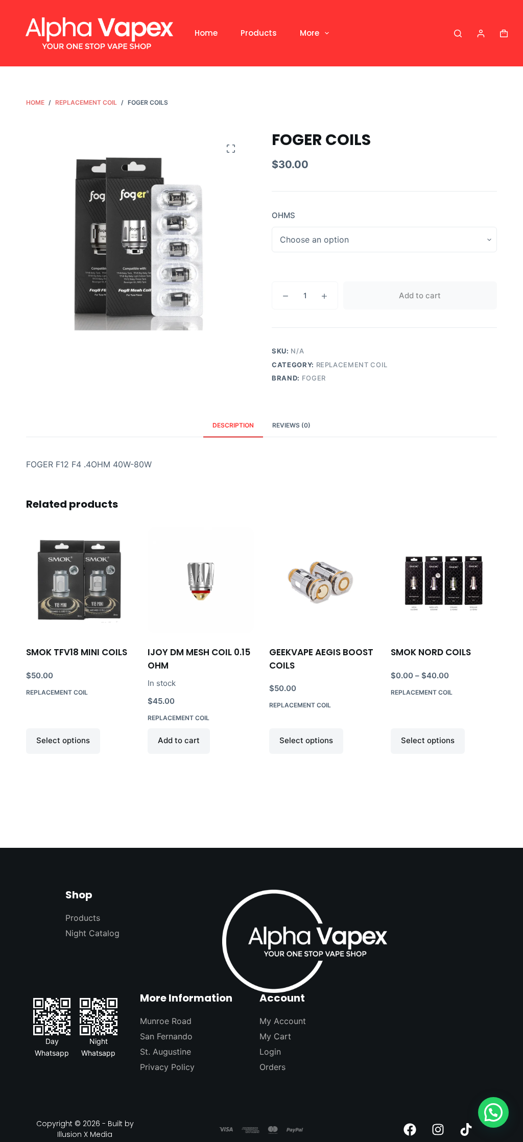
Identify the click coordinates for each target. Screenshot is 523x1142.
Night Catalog (92, 933)
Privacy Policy (167, 1067)
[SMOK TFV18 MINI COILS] (79, 580)
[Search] (458, 33)
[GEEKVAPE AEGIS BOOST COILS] (322, 580)
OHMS (283, 215)
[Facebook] (410, 1129)
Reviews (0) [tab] (291, 425)
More (309, 33)
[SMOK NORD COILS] (444, 580)
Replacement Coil (352, 365)
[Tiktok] (466, 1129)
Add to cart (420, 295)
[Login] (481, 33)
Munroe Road (166, 1021)
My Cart (275, 1036)
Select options (63, 740)
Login (270, 1051)
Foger (314, 378)
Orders (272, 1067)
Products (259, 33)
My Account (282, 1021)
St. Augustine (165, 1051)
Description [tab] (233, 425)
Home (206, 33)
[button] (493, 1112)
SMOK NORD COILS (431, 652)
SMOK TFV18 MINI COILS (76, 652)
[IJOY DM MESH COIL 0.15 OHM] (201, 580)
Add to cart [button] (179, 740)
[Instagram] (438, 1129)
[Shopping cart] (504, 33)
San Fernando (166, 1036)
